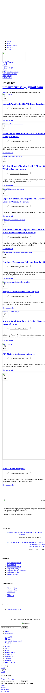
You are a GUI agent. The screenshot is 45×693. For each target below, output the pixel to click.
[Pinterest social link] (9, 112)
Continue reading (8, 120)
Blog (8, 594)
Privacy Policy (12, 588)
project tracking (12, 574)
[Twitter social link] (6, 112)
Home (5, 92)
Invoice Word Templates (14, 468)
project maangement (14, 567)
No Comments (36, 537)
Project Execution (13, 572)
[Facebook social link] (4, 112)
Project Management (12, 98)
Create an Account (7, 679)
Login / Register (10, 662)
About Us (10, 596)
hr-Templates (11, 565)
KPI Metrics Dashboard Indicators (19, 354)
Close (3, 668)
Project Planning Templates (16, 570)
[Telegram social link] (14, 112)
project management (14, 563)
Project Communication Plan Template (21, 291)
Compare (8, 660)
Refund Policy (12, 590)
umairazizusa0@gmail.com (23, 87)
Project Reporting (13, 569)
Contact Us (11, 592)
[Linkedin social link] (11, 112)
